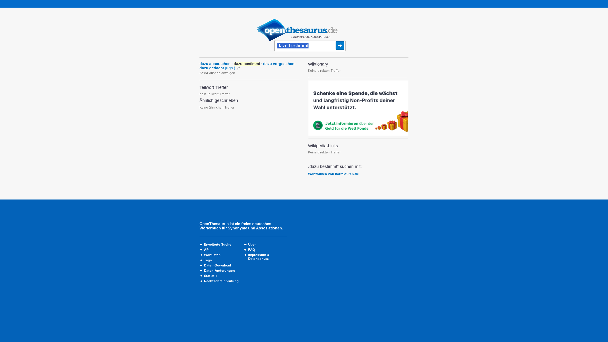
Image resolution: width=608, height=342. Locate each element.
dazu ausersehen (215, 64)
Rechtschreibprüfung (221, 281)
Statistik (210, 276)
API (206, 250)
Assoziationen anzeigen (217, 73)
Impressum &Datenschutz (258, 257)
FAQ (251, 250)
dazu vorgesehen (278, 64)
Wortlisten (212, 255)
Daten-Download (217, 265)
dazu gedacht (217, 68)
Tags (208, 260)
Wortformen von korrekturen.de (333, 174)
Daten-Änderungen (219, 270)
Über (252, 244)
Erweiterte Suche (217, 244)
